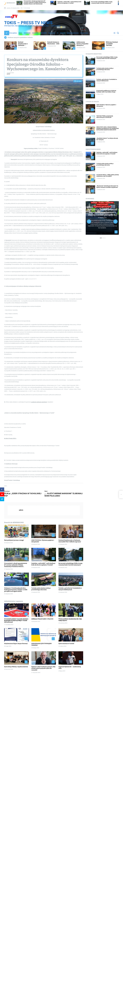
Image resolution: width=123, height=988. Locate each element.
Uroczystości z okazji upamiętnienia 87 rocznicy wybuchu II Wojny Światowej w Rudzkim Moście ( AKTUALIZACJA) (15, 566)
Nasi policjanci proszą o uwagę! (14, 540)
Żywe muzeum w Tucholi (66, 643)
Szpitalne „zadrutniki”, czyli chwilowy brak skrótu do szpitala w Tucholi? (23, 2)
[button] (89, 221)
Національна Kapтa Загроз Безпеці (16, 643)
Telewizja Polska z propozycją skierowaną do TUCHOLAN (104, 116)
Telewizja (62, 33)
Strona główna (13, 33)
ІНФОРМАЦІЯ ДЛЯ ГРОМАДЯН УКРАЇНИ (41, 644)
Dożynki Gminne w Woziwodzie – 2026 (53, 42)
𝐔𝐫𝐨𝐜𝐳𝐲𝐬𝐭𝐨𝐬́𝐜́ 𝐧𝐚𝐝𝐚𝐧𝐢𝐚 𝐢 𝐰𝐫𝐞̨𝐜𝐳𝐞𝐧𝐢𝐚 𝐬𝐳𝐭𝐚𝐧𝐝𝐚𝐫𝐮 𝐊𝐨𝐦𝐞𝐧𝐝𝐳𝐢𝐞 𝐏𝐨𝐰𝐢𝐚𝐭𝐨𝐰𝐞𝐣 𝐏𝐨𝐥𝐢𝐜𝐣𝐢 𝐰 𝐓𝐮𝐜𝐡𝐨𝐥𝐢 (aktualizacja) (16, 620)
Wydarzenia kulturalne (73, 33)
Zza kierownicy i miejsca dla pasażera (102, 206)
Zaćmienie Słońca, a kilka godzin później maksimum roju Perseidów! (107, 175)
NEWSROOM (27, 33)
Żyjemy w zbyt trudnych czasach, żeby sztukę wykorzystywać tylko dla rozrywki (43, 668)
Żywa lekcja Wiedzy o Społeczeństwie (16, 667)
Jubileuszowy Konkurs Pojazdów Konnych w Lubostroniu (82, 44)
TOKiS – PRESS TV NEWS (28, 23)
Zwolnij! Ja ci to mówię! (102, 204)
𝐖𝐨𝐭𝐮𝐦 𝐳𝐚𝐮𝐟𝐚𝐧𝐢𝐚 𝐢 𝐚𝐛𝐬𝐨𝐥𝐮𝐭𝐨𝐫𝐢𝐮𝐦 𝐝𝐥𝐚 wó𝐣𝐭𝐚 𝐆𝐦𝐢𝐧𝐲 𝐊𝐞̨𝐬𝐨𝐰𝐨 (70, 619)
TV (57, 33)
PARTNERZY (43, 33)
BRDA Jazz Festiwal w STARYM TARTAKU (112, 43)
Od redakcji (101, 202)
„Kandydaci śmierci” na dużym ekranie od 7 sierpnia (107, 139)
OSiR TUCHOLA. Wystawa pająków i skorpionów (106, 105)
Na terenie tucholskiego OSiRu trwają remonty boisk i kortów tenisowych (55, 2)
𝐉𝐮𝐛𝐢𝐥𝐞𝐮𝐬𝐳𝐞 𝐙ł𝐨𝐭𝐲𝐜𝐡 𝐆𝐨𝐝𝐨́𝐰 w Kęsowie (42, 619)
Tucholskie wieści (109, 202)
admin (8, 74)
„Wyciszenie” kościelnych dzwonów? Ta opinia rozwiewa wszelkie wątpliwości (107, 186)
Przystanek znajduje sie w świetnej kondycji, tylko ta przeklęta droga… (106, 91)
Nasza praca (51, 33)
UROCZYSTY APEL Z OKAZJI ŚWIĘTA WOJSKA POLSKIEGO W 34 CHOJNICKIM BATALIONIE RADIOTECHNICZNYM (107, 128)
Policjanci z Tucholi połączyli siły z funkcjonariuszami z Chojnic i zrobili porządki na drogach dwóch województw (90, 2)
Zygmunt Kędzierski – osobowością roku (69, 667)
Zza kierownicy (84, 33)
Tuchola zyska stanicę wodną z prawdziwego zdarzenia (41, 588)
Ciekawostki (35, 33)
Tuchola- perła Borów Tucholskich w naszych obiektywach (70, 588)
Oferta (20, 33)
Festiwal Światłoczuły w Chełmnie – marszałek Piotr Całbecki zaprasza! (24, 45)
